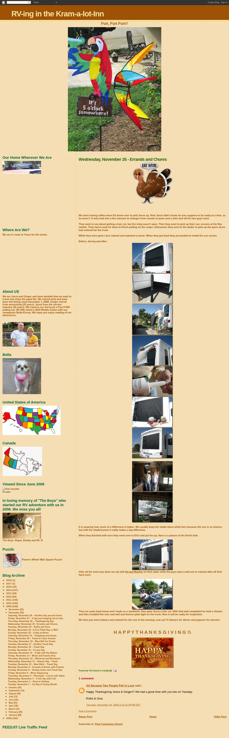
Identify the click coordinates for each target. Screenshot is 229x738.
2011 (9, 599)
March (12, 709)
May (11, 702)
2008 (9, 718)
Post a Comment (87, 711)
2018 (9, 580)
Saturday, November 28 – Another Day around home (35, 615)
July (11, 696)
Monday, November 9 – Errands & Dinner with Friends (36, 667)
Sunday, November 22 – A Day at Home (28, 633)
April (11, 706)
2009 (9, 606)
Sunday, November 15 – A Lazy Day (26, 650)
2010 (9, 603)
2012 (9, 596)
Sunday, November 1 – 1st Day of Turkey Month (32, 684)
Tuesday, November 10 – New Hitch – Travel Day (33, 664)
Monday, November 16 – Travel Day (26, 647)
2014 (9, 590)
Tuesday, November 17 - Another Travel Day (30, 644)
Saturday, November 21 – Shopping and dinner (32, 635)
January (13, 715)
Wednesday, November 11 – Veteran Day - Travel (33, 661)
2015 (9, 586)
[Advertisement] (28, 201)
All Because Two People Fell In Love (110, 685)
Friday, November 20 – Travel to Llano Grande (31, 638)
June (11, 699)
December (14, 609)
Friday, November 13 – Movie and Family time (31, 656)
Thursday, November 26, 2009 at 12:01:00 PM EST (113, 705)
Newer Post (85, 716)
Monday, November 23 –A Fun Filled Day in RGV (33, 630)
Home (153, 716)
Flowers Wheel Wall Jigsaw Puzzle (42, 559)
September (15, 690)
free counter (6, 492)
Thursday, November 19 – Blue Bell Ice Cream (31, 641)
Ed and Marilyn (134, 571)
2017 (9, 583)
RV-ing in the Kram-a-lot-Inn (57, 13)
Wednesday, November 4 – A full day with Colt (32, 679)
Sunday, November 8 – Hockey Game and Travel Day (35, 670)
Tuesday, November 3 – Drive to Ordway (28, 681)
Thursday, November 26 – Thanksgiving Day (31, 621)
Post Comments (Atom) (109, 724)
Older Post (220, 716)
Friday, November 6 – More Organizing (28, 673)
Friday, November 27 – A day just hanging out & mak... (36, 618)
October (13, 687)
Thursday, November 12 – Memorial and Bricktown (34, 658)
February (14, 712)
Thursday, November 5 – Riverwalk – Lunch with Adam (36, 676)
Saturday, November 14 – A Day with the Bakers (32, 653)
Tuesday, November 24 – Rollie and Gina (29, 627)
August (13, 693)
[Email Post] (114, 670)
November (14, 612)
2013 (9, 593)
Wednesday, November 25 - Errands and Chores (33, 624)
